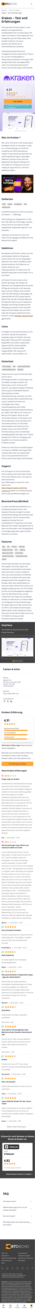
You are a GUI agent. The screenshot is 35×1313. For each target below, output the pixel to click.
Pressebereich (22, 1253)
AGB (3, 1263)
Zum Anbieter (17, 101)
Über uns (5, 1253)
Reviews (4, 10)
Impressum (5, 1256)
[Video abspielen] (17, 184)
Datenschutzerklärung (9, 1258)
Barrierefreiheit (7, 1260)
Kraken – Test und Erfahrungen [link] (12, 13)
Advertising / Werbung (25, 1258)
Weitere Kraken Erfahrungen (16, 1127)
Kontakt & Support (24, 1256)
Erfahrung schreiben (18, 764)
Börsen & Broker (14, 10)
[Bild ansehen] (17, 647)
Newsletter (21, 1260)
